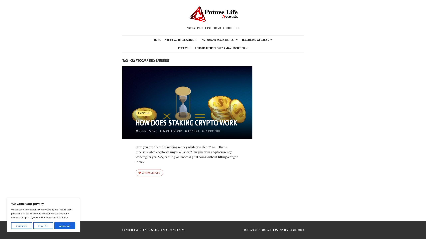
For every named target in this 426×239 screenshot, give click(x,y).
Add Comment (213, 130)
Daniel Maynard (174, 130)
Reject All (43, 225)
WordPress (179, 230)
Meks (156, 230)
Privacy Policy (280, 230)
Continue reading (151, 172)
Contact (266, 230)
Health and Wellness (255, 40)
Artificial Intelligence (179, 40)
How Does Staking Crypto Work (186, 122)
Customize (21, 225)
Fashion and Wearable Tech (218, 40)
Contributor (297, 230)
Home (157, 40)
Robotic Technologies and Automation (220, 48)
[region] (43, 215)
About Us (255, 230)
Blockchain (143, 113)
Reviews (183, 48)
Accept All (65, 225)
